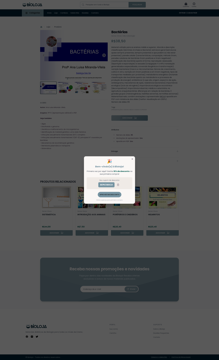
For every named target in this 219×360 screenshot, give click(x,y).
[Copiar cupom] (118, 185)
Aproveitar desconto (109, 194)
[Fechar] (132, 159)
